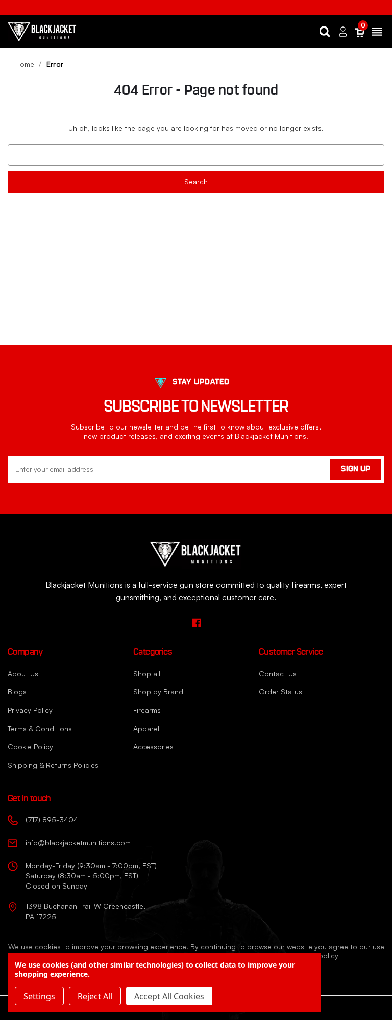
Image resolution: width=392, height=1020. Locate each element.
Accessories (153, 746)
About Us (23, 673)
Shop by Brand (158, 691)
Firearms (147, 710)
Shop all (146, 673)
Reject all (95, 996)
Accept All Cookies (169, 996)
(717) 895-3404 (52, 819)
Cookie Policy (30, 746)
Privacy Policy (30, 710)
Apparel (146, 728)
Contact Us (278, 673)
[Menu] (376, 31)
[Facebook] (196, 622)
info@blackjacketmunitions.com (78, 842)
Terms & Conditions (40, 728)
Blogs (17, 691)
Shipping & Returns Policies (53, 765)
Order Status (280, 691)
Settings (39, 996)
